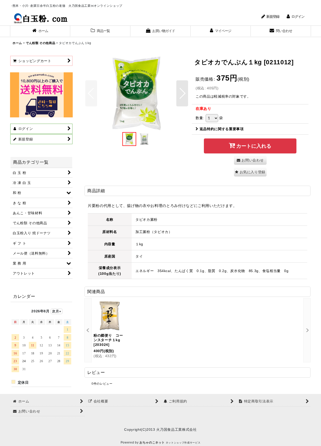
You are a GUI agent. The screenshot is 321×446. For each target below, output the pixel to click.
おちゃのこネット (152, 442)
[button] (91, 93)
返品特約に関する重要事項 (222, 129)
